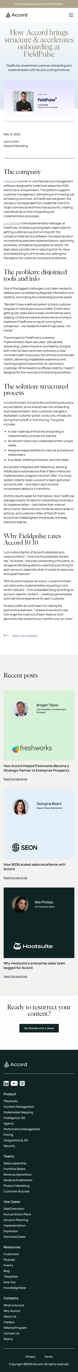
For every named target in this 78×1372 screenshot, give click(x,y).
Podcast (9, 1260)
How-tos (9, 1282)
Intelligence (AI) (14, 1118)
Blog (7, 1271)
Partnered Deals (14, 1237)
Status (8, 1339)
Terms (48, 1357)
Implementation (15, 1225)
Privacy (31, 1357)
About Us (10, 1316)
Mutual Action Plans (17, 1214)
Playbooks (11, 1101)
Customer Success (16, 1191)
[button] (71, 15)
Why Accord (12, 1311)
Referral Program (15, 1328)
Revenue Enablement (18, 1180)
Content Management (19, 1107)
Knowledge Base (15, 1288)
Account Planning (16, 1220)
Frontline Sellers (15, 1169)
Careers (9, 1322)
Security (9, 1146)
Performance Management (22, 1129)
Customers (11, 1254)
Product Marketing (16, 1186)
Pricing (8, 1135)
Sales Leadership (15, 1163)
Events (8, 1265)
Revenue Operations (17, 1174)
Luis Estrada (12, 223)
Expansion (11, 1231)
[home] (15, 15)
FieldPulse (10, 181)
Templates (11, 1276)
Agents (8, 1123)
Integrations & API (16, 1140)
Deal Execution (14, 1209)
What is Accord (14, 1305)
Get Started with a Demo (39, 1028)
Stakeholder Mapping (18, 1112)
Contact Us (11, 1333)
